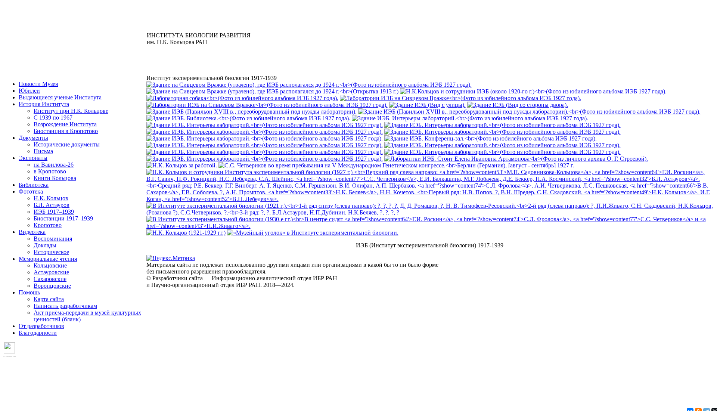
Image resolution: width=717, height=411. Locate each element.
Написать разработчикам (65, 306)
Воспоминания (53, 238)
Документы (33, 138)
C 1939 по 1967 (54, 117)
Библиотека (34, 185)
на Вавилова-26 (54, 164)
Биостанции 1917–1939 (63, 218)
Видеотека (32, 232)
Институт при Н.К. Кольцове (71, 111)
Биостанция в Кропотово (66, 131)
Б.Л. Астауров (51, 205)
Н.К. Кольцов (51, 198)
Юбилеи (29, 90)
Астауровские (51, 272)
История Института (44, 104)
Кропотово (48, 225)
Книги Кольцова (55, 178)
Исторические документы (67, 144)
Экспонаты (33, 158)
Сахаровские (50, 279)
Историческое (51, 252)
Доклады (45, 245)
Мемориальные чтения (48, 259)
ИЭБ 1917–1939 (54, 211)
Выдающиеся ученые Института (60, 97)
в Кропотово (50, 171)
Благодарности (38, 333)
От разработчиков (41, 326)
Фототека (31, 191)
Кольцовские (50, 265)
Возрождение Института (65, 124)
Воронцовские (52, 285)
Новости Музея (38, 84)
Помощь (29, 292)
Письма (43, 151)
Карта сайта (49, 299)
